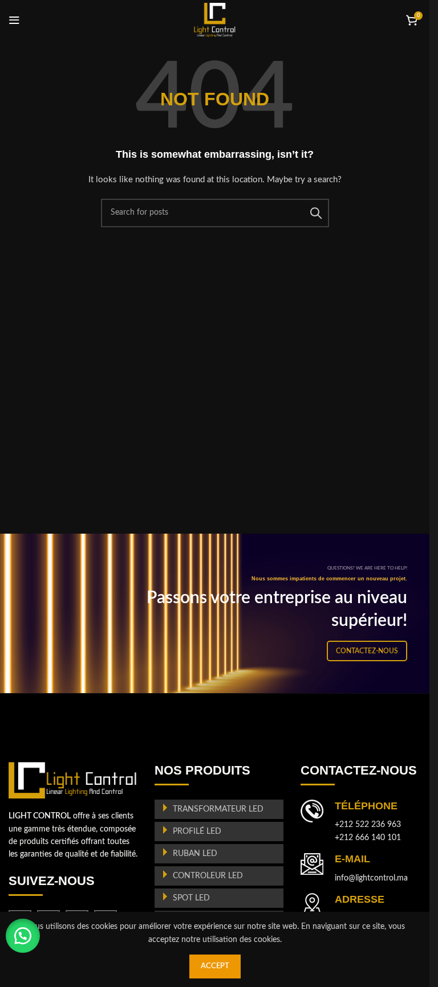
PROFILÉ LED (197, 832)
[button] (23, 936)
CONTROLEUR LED (208, 876)
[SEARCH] (316, 213)
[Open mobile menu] (14, 20)
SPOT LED (191, 898)
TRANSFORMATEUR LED (218, 809)
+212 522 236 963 (368, 825)
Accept (215, 966)
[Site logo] (215, 20)
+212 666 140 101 (368, 838)
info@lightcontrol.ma (371, 878)
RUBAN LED (195, 854)
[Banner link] (219, 613)
